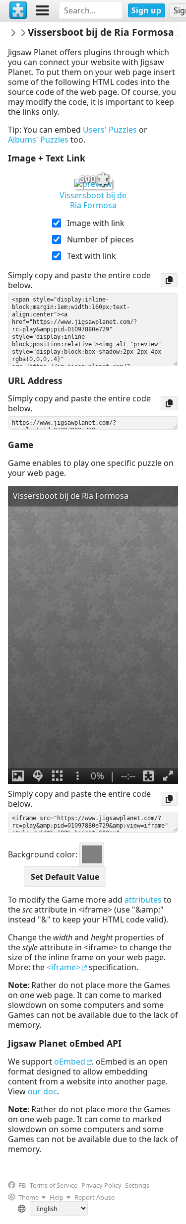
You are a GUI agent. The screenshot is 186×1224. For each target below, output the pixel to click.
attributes (143, 899)
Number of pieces (100, 239)
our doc (42, 1091)
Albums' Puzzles (38, 139)
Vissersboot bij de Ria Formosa (93, 200)
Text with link (91, 255)
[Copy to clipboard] (169, 280)
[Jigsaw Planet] (18, 10)
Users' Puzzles (110, 129)
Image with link (95, 223)
